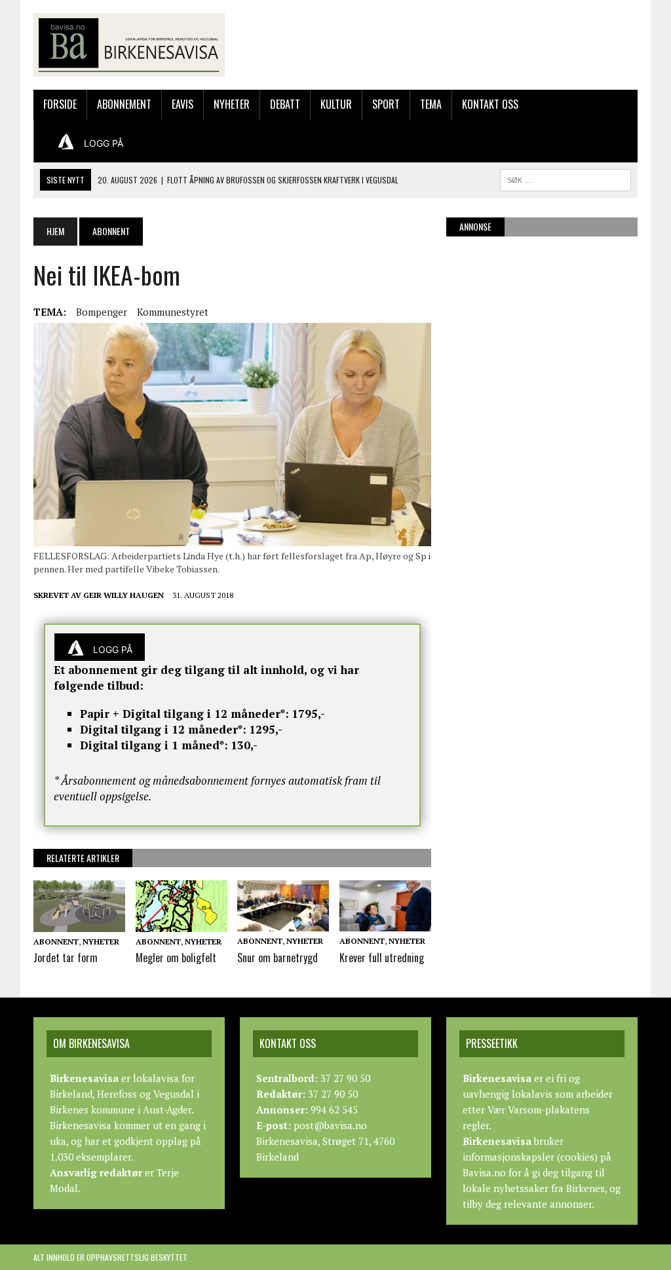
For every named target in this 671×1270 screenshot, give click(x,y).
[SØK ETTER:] (565, 178)
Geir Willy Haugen (123, 595)
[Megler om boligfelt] (181, 923)
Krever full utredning (381, 957)
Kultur (336, 104)
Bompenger (101, 311)
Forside (60, 104)
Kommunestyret (172, 311)
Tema (431, 104)
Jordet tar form (65, 957)
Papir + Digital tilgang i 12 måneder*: (184, 713)
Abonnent (56, 941)
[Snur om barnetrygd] (283, 923)
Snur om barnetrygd (277, 957)
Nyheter (232, 104)
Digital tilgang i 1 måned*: (154, 745)
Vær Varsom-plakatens (539, 1109)
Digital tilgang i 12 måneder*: (163, 729)
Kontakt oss (490, 104)
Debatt (285, 104)
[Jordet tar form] (79, 923)
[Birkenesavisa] (129, 45)
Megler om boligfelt (176, 957)
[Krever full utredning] (385, 923)
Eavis (182, 104)
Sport (386, 104)
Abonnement (124, 104)
